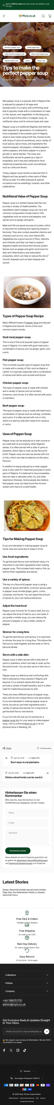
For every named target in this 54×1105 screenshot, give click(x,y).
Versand (42, 1098)
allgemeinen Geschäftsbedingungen (32, 860)
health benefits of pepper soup (14, 54)
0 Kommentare (45, 748)
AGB (37, 1098)
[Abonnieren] (46, 1031)
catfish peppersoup (33, 47)
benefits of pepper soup (12, 47)
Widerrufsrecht (13, 1098)
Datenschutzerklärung (27, 1098)
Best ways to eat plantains (25, 762)
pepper (28, 60)
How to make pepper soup (39, 54)
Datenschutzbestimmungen (21, 863)
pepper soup (41, 60)
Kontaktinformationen (27, 1101)
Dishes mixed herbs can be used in (23, 777)
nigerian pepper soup (11, 60)
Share (8, 748)
